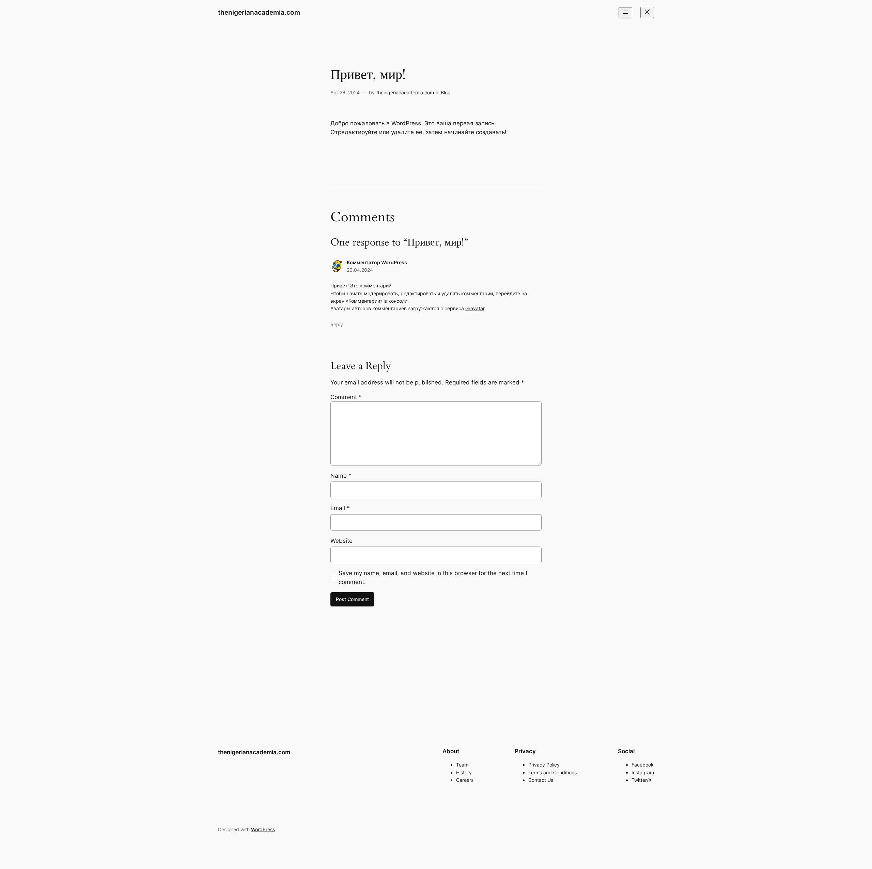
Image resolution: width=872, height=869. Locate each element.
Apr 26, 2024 (345, 92)
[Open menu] (625, 12)
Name (341, 475)
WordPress (263, 829)
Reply (336, 324)
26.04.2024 (360, 270)
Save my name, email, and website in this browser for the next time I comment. (433, 577)
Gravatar (474, 308)
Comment (346, 397)
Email (340, 508)
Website (341, 540)
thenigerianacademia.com (259, 12)
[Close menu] (647, 12)
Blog (446, 92)
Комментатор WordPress (377, 262)
